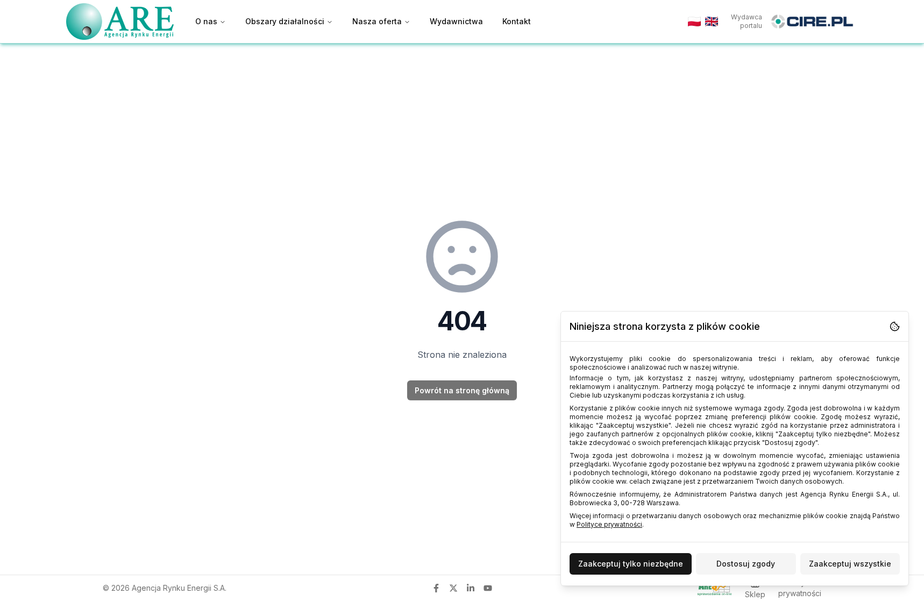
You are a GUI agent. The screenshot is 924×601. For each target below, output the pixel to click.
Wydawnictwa (456, 21)
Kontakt (516, 21)
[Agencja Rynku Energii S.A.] (120, 21)
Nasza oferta (377, 21)
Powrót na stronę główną (462, 390)
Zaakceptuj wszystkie (850, 563)
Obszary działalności (284, 21)
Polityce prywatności (609, 524)
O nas (206, 21)
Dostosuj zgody (745, 563)
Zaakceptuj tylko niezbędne (630, 563)
